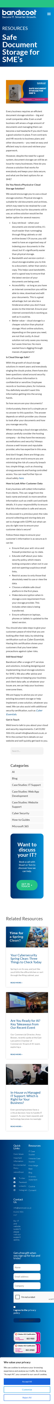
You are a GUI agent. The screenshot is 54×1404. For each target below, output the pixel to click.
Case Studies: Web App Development (25, 793)
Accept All (27, 1381)
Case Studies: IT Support (26, 784)
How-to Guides (21, 819)
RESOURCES (15, 28)
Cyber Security (20, 813)
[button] (49, 14)
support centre (17, 1238)
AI (13, 771)
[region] (27, 1380)
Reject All (27, 1397)
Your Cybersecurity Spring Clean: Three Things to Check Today (26, 958)
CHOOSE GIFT (27, 1320)
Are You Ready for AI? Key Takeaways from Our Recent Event (25, 1024)
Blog (14, 778)
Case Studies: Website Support (25, 804)
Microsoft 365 (20, 826)
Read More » (16, 982)
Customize (27, 1389)
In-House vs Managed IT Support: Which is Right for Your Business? (25, 1097)
